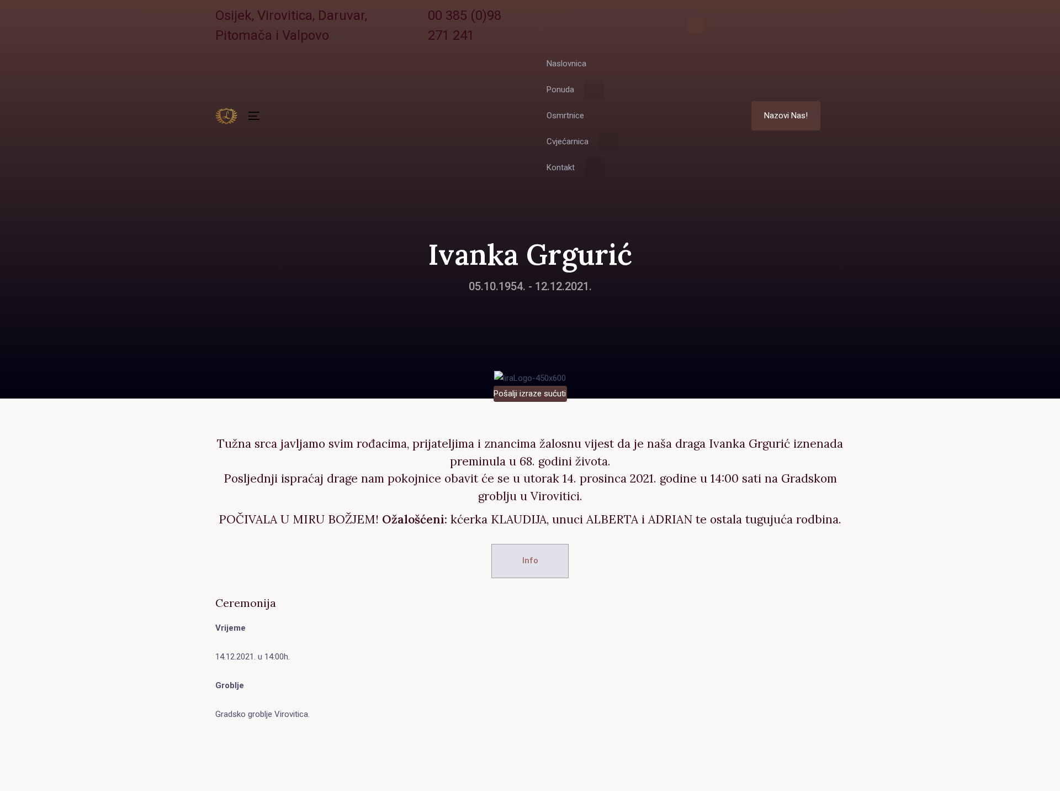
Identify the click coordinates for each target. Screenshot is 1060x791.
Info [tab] (530, 560)
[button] (839, 116)
